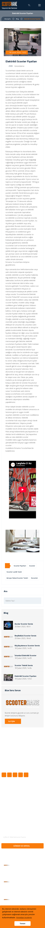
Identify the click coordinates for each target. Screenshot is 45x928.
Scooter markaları (10, 809)
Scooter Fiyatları (9, 792)
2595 (10, 66)
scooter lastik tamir (14, 572)
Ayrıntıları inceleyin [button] (24, 918)
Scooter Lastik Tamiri (11, 788)
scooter (32, 565)
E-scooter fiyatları (10, 813)
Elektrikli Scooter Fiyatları (25, 676)
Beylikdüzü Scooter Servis (25, 635)
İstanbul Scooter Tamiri (8, 798)
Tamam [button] (22, 923)
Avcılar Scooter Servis (24, 624)
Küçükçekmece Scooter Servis (27, 645)
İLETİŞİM (11, 721)
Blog (17, 19)
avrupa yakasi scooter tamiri (17, 578)
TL (29, 5)
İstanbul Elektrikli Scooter (25, 655)
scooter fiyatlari (20, 565)
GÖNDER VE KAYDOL (21, 845)
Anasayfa (7, 19)
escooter (34, 578)
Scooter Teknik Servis (24, 665)
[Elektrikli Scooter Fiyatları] (22, 541)
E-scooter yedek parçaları (8, 804)
